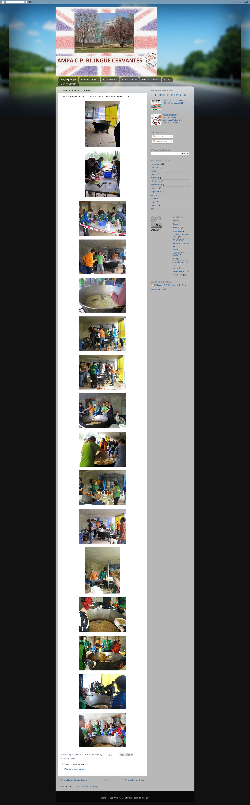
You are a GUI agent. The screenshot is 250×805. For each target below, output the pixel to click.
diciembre (155, 181)
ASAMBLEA (177, 220)
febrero (154, 178)
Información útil (129, 79)
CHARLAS (177, 231)
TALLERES (177, 275)
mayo (153, 171)
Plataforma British (89, 79)
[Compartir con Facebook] (128, 754)
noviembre (156, 164)
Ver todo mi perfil (159, 289)
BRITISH (176, 227)
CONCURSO (178, 240)
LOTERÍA (176, 268)
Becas (175, 224)
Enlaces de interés (150, 79)
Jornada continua (180, 262)
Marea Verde (178, 271)
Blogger (144, 798)
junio (153, 202)
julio (153, 198)
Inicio (106, 780)
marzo (154, 174)
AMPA (167, 79)
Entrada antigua (135, 780)
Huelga (175, 259)
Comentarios (161, 141)
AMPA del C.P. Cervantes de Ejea (170, 285)
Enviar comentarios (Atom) (86, 786)
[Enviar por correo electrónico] (120, 754)
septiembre (156, 192)
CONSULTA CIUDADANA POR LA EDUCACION (174, 102)
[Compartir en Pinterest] (131, 754)
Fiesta (73, 759)
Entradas (159, 136)
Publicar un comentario (75, 769)
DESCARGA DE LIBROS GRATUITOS (168, 95)
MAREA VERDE (68, 84)
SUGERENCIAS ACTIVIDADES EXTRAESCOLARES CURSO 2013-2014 (172, 118)
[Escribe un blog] (123, 754)
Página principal (68, 79)
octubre (154, 167)
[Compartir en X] (126, 754)
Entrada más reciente (74, 780)
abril (153, 209)
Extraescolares (110, 79)
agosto (154, 195)
